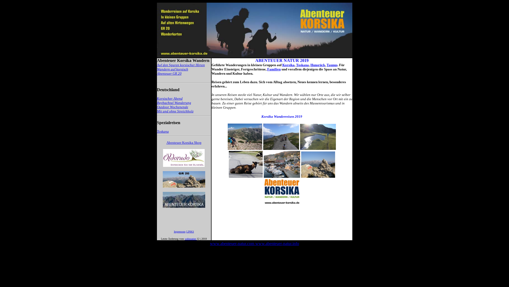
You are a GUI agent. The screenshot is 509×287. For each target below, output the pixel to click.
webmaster (191, 238)
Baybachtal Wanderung (174, 103)
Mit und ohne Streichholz (175, 111)
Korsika (288, 65)
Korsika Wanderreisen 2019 (281, 117)
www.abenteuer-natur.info (277, 243)
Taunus (332, 65)
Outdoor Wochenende (172, 107)
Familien (274, 69)
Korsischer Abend (170, 98)
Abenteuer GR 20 (169, 73)
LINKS (190, 231)
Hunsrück (317, 65)
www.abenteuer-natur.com (232, 243)
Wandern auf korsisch (172, 69)
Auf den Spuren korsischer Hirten (181, 65)
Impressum (180, 231)
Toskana (302, 65)
